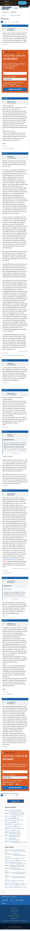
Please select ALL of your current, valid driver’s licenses (13, 83)
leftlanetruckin (11, 101)
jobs (22, 462)
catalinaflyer (10, 156)
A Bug (11, 863)
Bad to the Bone (12, 838)
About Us (14, 908)
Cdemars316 (8, 830)
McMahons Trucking (9, 860)
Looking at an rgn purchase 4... (16, 810)
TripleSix (9, 435)
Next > (17, 21)
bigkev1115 (17, 355)
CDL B (12, 85)
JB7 (9, 839)
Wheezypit (14, 869)
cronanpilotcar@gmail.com (9, 559)
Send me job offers (15, 89)
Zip (4, 71)
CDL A (5, 85)
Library (14, 913)
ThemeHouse (24, 928)
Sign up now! (15, 801)
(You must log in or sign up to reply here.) (10, 793)
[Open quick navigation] (27, 15)
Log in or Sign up (24, 6)
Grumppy (5, 355)
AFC (10, 836)
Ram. (10, 866)
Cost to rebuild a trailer (15, 832)
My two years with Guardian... (16, 862)
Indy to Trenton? (16, 854)
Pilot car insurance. (16, 841)
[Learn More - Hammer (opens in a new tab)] (15, 3)
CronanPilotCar (11, 29)
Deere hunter (8, 822)
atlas (13, 476)
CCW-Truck (7, 818)
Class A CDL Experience (9, 76)
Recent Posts (13, 12)
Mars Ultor (14, 873)
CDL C (19, 85)
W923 (11, 833)
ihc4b (10, 811)
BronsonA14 (15, 851)
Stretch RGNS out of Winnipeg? (18, 813)
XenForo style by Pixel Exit (15, 926)
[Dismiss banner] (28, 3)
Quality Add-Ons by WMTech (15, 927)
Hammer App (14, 918)
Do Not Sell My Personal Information (14, 920)
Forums (15, 8)
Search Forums (5, 12)
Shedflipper (14, 842)
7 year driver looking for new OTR (19, 872)
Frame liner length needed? (19, 849)
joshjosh (13, 814)
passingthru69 (6, 148)
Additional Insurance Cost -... (15, 835)
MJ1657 (4, 572)
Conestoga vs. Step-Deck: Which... (16, 865)
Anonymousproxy (9, 887)
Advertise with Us (14, 915)
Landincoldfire (8, 826)
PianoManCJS (16, 855)
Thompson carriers (16, 868)
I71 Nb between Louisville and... (19, 876)
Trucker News (14, 911)
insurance (7, 653)
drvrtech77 (14, 877)
